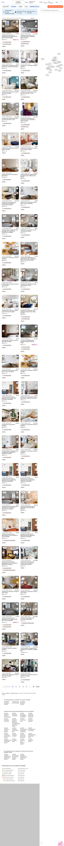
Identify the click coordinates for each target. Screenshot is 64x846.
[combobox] (52, 10)
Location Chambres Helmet (30, 740)
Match (26, 2)
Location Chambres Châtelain (14, 735)
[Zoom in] (41, 842)
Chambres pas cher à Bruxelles (15, 702)
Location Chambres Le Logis (23, 720)
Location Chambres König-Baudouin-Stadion (22, 741)
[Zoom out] (41, 844)
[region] (52, 427)
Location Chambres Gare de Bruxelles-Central (7, 740)
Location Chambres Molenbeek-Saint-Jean (31, 714)
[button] (57, 2)
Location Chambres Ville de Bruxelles (31, 729)
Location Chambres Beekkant (30, 720)
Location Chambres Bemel (14, 740)
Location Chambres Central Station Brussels (7, 735)
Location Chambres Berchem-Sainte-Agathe (7, 714)
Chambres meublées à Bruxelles (6, 703)
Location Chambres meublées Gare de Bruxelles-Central (23, 757)
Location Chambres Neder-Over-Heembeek (23, 735)
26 (33, 686)
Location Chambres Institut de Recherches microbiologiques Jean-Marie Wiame (15, 722)
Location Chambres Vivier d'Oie (6, 720)
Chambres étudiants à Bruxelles (22, 703)
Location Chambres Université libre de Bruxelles (23, 714)
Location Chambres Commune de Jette (15, 729)
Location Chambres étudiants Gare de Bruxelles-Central (7, 757)
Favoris (41, 2)
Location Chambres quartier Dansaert (6, 729)
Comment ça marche (32, 2)
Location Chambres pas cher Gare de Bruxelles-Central (15, 757)
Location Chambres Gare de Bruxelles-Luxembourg (23, 729)
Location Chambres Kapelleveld (14, 714)
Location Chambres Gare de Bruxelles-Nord (32, 735)
